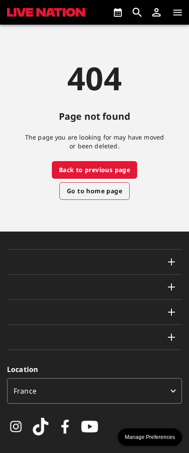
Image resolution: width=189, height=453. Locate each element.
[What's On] (117, 12)
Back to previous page (94, 170)
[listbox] (94, 391)
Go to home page (94, 191)
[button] (156, 12)
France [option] (25, 391)
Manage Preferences (150, 437)
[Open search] (137, 12)
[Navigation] (177, 12)
